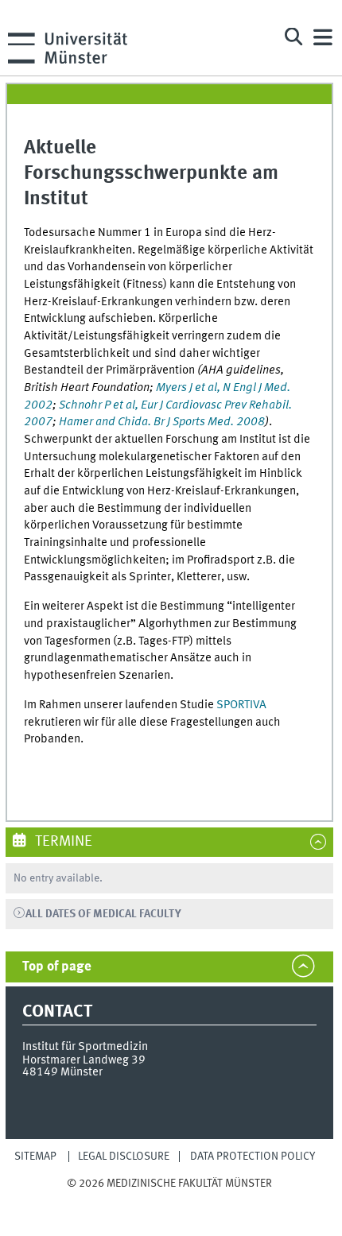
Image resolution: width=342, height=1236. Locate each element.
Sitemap (35, 1156)
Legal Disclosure (123, 1156)
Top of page (56, 967)
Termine (62, 842)
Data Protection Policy (252, 1156)
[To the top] (169, 1199)
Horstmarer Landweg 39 (84, 1060)
